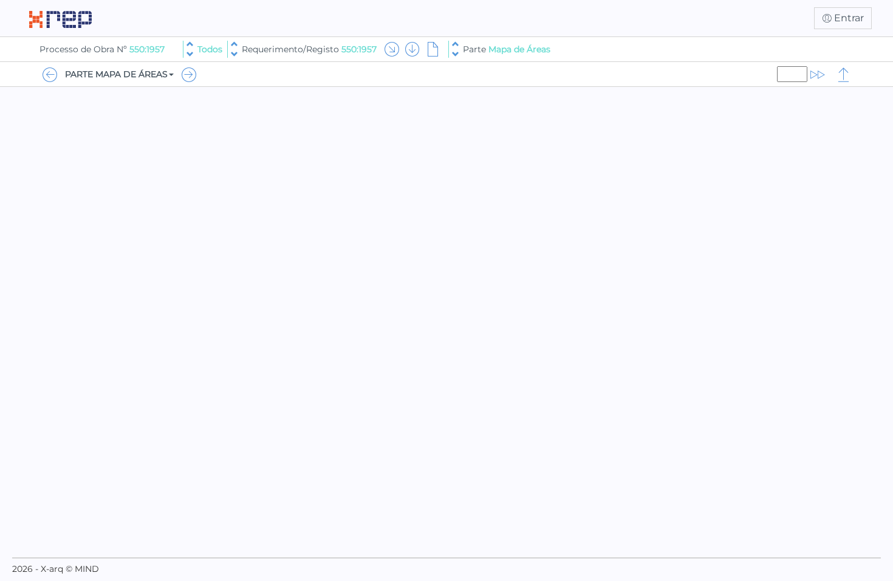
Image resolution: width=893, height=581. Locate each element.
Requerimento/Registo (309, 49)
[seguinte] (190, 54)
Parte (506, 49)
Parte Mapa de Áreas (116, 74)
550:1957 (147, 49)
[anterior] (190, 44)
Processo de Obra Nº (84, 49)
